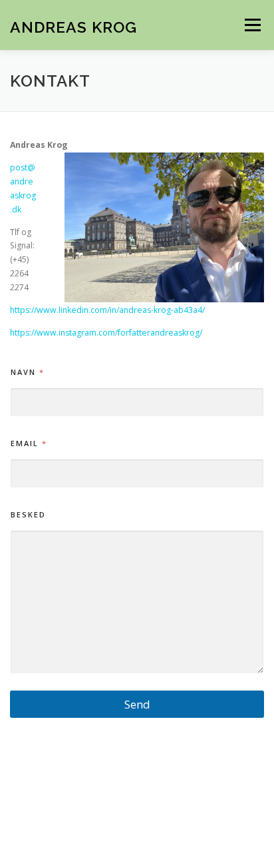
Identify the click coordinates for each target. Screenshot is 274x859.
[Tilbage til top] (137, 780)
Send (137, 704)
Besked (28, 514)
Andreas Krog (73, 26)
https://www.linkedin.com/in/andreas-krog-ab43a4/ (107, 310)
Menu (252, 25)
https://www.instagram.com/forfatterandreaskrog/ (106, 332)
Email (28, 443)
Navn (27, 372)
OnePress (192, 811)
